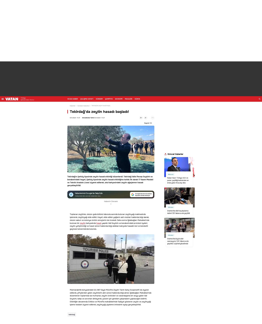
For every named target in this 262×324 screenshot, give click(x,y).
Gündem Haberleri (83, 106)
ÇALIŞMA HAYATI (86, 99)
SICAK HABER (72, 99)
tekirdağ (72, 315)
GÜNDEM (99, 99)
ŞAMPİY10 (109, 99)
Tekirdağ (71, 177)
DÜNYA (137, 99)
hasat (98, 223)
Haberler (73, 106)
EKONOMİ (118, 99)
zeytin (96, 177)
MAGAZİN (128, 99)
